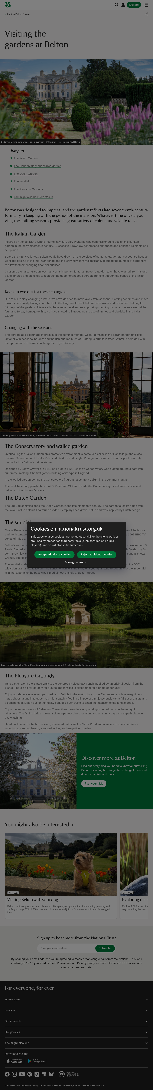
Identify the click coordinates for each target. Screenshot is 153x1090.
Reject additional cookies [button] (97, 554)
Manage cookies (75, 562)
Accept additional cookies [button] (54, 554)
